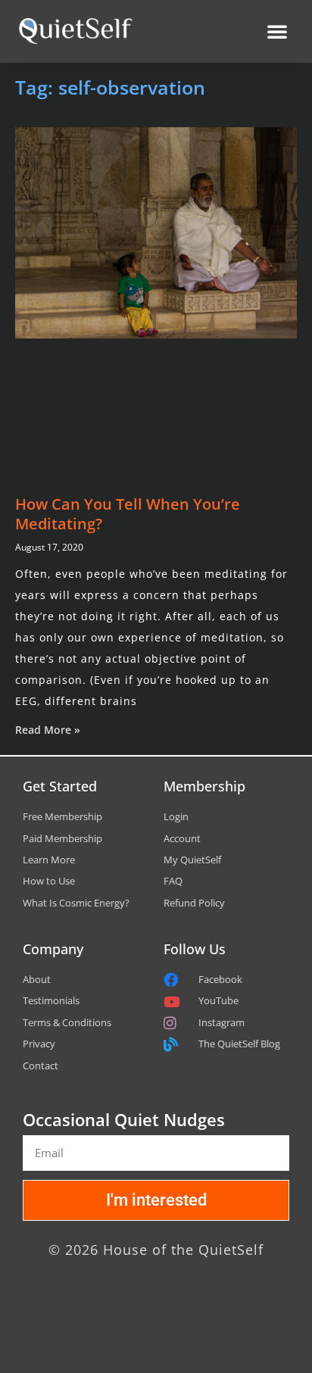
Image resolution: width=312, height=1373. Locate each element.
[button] (277, 31)
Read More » (47, 729)
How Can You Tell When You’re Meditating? (127, 514)
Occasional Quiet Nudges (124, 1119)
